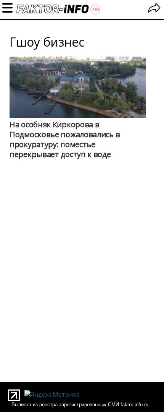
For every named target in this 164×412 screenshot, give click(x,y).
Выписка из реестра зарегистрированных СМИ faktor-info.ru (79, 404)
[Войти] (154, 9)
